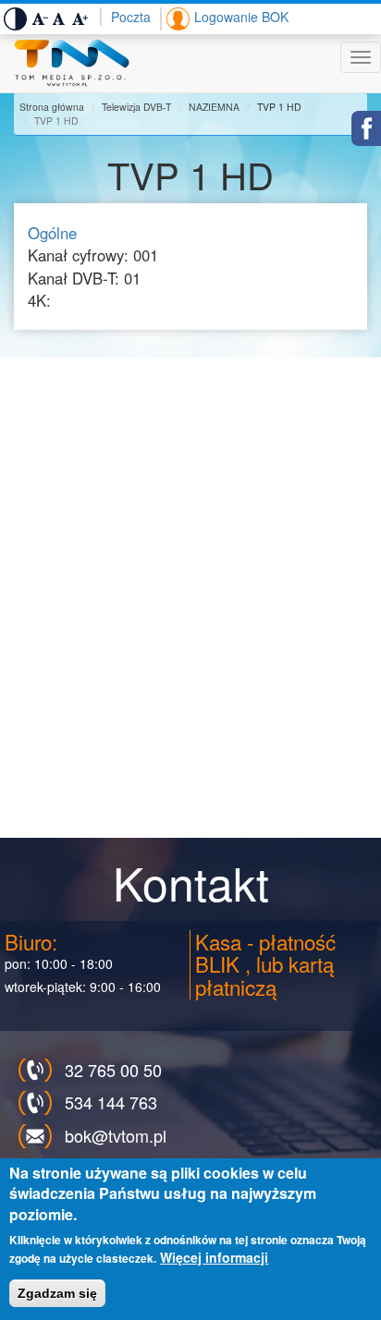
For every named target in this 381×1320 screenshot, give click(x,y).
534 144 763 (111, 1102)
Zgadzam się (57, 1293)
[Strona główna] (71, 63)
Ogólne (52, 233)
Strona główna (51, 107)
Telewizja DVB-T (136, 107)
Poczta (131, 16)
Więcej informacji (214, 1257)
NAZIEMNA (214, 107)
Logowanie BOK (241, 16)
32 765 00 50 (113, 1070)
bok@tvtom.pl (115, 1135)
